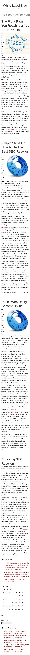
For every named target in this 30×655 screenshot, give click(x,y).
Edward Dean (8, 631)
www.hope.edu (24, 292)
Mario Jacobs (8, 640)
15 (19, 602)
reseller (3, 363)
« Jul (2, 615)
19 (9, 606)
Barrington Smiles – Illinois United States (16, 577)
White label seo (6, 228)
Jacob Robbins (8, 635)
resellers (13, 129)
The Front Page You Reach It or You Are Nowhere (15, 25)
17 (3, 606)
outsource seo (19, 75)
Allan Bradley (8, 649)
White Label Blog (15, 5)
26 (9, 609)
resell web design (18, 347)
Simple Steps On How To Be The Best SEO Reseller (14, 147)
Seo (28, 96)
